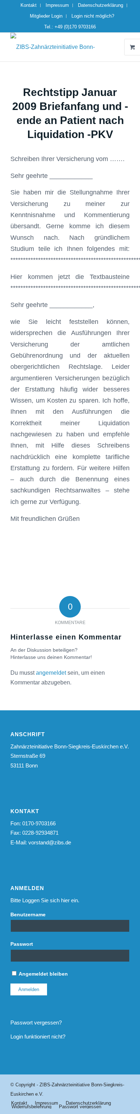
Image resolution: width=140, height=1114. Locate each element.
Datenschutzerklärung (100, 5)
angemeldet (51, 673)
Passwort (21, 944)
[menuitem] (29, 5)
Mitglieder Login (46, 16)
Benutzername (28, 914)
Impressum (57, 5)
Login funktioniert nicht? (37, 1036)
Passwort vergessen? (36, 1022)
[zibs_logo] (58, 47)
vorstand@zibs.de (49, 842)
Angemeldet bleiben (43, 974)
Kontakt (28, 5)
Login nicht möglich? (92, 16)
